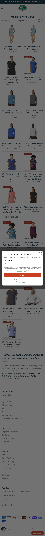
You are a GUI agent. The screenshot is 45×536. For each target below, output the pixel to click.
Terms (25, 270)
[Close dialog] (41, 252)
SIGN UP (22, 275)
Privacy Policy (19, 270)
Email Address (8, 260)
